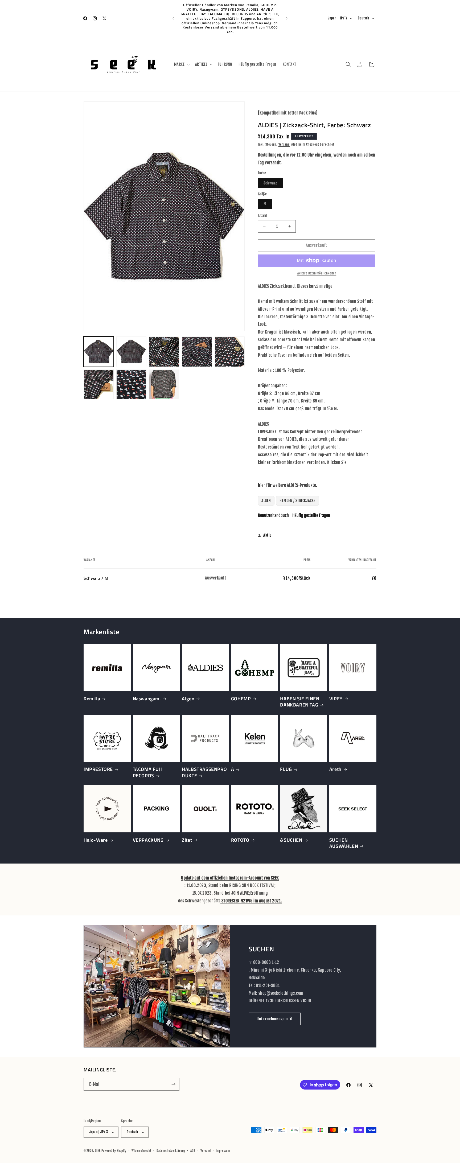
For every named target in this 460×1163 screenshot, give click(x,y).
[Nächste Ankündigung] (287, 18)
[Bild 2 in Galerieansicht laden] (131, 352)
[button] (181, 64)
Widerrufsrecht (141, 1151)
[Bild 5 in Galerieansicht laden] (230, 352)
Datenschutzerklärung (171, 1151)
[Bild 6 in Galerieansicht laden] (99, 384)
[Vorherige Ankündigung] (173, 18)
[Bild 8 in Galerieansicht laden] (164, 384)
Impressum (223, 1151)
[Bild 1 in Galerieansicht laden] (99, 352)
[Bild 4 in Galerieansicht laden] (197, 352)
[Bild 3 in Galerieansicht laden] (164, 352)
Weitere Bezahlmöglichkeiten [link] (316, 273)
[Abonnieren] (173, 1084)
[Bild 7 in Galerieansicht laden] (131, 384)
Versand (284, 144)
